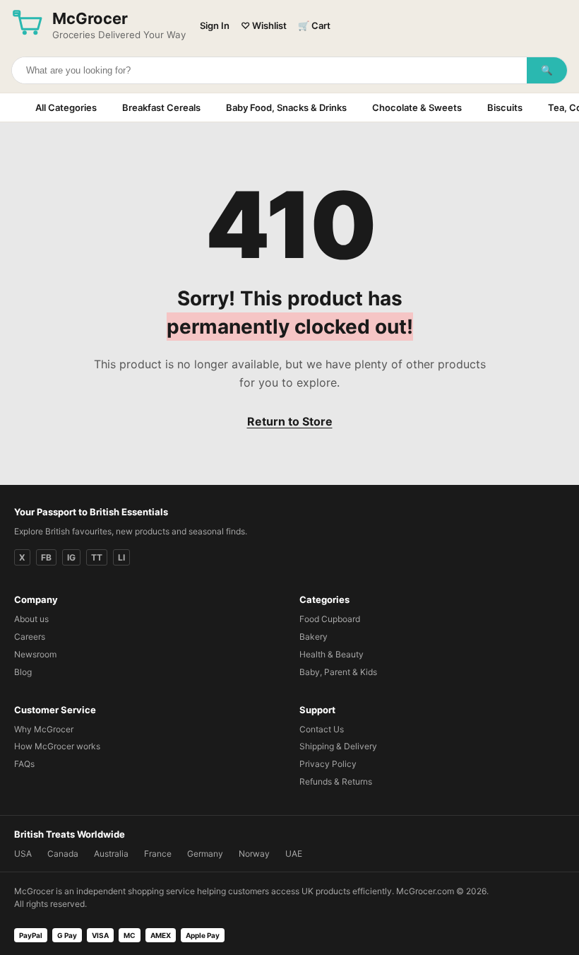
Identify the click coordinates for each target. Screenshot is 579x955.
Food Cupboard (329, 619)
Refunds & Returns (335, 781)
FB (46, 557)
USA (23, 853)
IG (71, 557)
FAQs (24, 763)
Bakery (313, 636)
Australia (111, 853)
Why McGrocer (43, 729)
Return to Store (290, 421)
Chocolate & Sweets (417, 107)
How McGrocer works (57, 746)
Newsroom (35, 654)
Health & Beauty (331, 654)
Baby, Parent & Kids (338, 672)
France (158, 853)
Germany (205, 853)
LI (121, 557)
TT (96, 557)
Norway (254, 853)
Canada (62, 853)
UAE (293, 853)
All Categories (66, 107)
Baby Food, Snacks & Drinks (286, 107)
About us (31, 619)
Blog (23, 672)
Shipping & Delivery (338, 746)
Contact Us (321, 729)
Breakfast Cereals (161, 107)
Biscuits (505, 107)
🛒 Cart (314, 25)
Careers (29, 636)
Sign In (214, 25)
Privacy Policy (328, 763)
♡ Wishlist (264, 25)
